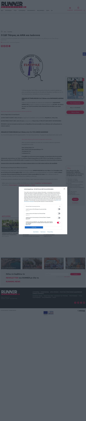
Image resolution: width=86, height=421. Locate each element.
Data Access (43, 231)
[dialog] (43, 210)
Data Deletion (36, 231)
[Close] (65, 189)
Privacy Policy (50, 231)
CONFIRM (34, 227)
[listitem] (43, 206)
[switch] (58, 209)
